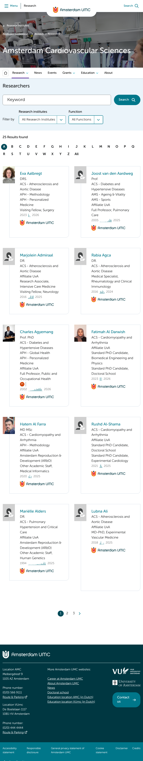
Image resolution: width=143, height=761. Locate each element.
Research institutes (18, 26)
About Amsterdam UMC (63, 683)
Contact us (123, 699)
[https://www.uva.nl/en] (126, 683)
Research (39, 34)
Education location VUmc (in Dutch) (71, 701)
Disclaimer (122, 748)
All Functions (81, 119)
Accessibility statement (10, 750)
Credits (136, 748)
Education (88, 72)
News (38, 72)
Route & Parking (13, 697)
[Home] (6, 73)
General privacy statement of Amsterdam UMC (67, 750)
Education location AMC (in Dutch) (70, 697)
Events (52, 72)
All (77, 154)
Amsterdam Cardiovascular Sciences (16, 34)
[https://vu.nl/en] (126, 670)
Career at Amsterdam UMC (65, 678)
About (108, 72)
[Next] (79, 613)
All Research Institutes (38, 119)
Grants (66, 72)
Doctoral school (58, 692)
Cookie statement (101, 750)
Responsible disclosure (34, 750)
